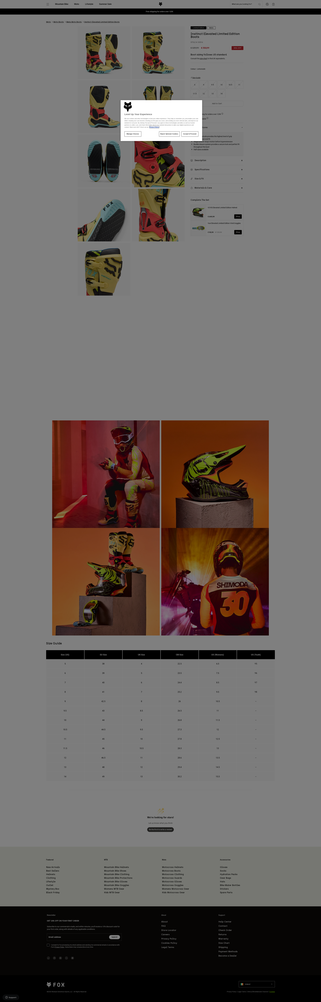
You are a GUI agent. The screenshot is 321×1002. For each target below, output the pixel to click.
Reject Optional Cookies (169, 134)
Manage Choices (133, 134)
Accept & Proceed (189, 134)
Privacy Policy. (154, 127)
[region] (161, 120)
